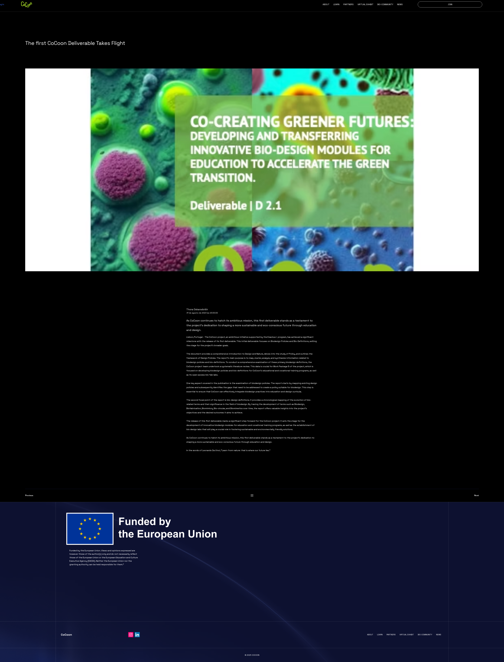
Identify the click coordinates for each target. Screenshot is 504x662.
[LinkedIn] (137, 634)
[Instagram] (130, 634)
